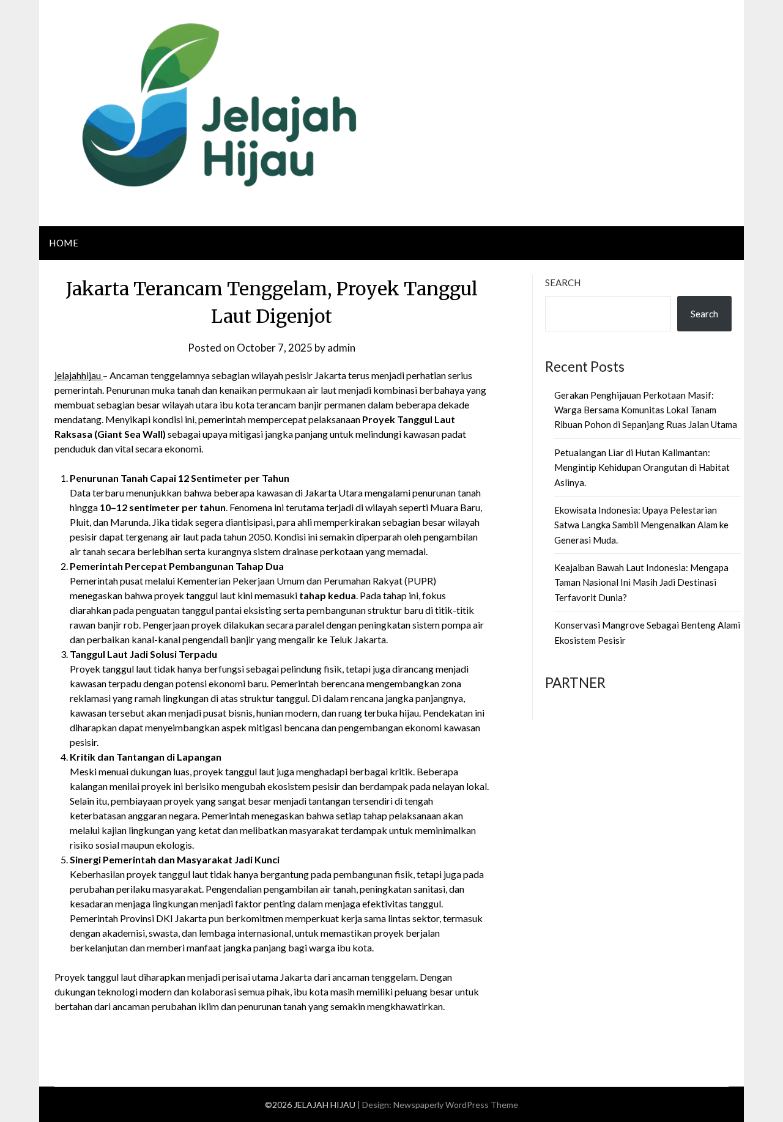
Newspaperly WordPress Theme (455, 1104)
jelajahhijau (78, 375)
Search (563, 282)
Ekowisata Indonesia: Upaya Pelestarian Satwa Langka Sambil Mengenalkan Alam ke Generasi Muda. (641, 524)
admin (341, 347)
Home (63, 242)
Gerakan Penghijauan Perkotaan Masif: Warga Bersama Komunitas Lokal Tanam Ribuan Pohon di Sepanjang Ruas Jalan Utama (645, 409)
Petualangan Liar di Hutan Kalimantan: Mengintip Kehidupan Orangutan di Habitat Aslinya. (642, 467)
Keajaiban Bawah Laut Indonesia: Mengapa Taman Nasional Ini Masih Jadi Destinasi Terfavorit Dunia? (641, 582)
